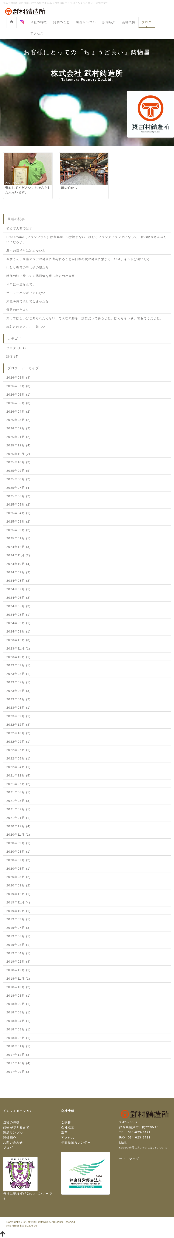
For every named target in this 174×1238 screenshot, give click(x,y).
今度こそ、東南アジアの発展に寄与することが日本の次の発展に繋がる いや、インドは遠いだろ (78, 259)
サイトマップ (129, 1159)
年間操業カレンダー (76, 1142)
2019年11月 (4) (18, 902)
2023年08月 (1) (18, 673)
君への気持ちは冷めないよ (26, 250)
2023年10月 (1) (18, 657)
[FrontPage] (11, 22)
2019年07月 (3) (18, 927)
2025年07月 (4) (18, 487)
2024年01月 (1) (18, 631)
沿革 (64, 1132)
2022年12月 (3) (18, 724)
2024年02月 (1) (18, 623)
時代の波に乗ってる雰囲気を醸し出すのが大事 (40, 276)
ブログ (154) (16, 348)
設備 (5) (12, 356)
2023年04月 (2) (18, 699)
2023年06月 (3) (18, 690)
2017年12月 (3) (18, 1054)
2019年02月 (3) (18, 961)
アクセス (37, 33)
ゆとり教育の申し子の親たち (27, 267)
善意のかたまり (17, 309)
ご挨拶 (66, 1122)
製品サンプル (86, 22)
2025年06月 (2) (18, 496)
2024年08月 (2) (18, 580)
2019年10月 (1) (18, 911)
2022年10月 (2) (18, 733)
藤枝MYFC (21, 1193)
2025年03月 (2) (18, 521)
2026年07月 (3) (18, 386)
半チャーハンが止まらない (26, 293)
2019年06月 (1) (18, 936)
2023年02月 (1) (18, 716)
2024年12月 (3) (18, 546)
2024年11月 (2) (18, 555)
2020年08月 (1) (18, 851)
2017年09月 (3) (18, 1071)
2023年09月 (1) (18, 665)
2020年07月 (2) (18, 860)
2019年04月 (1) (18, 953)
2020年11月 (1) (18, 834)
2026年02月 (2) (18, 428)
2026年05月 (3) (18, 403)
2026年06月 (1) (18, 394)
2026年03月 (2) (18, 420)
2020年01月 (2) (18, 885)
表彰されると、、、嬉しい (26, 326)
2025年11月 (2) (18, 454)
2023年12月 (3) (18, 640)
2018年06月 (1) (18, 1004)
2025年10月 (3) (18, 462)
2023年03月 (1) (18, 707)
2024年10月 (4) (18, 564)
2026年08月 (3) (18, 377)
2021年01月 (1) (18, 817)
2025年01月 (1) (18, 538)
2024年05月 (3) (18, 606)
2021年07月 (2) (18, 784)
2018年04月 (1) (18, 1021)
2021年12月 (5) (18, 775)
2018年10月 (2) (18, 987)
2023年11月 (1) (18, 648)
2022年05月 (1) (18, 758)
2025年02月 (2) (18, 530)
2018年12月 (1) (18, 970)
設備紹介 (109, 22)
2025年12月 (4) (18, 445)
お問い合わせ (13, 1142)
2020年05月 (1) (18, 868)
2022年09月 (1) (18, 741)
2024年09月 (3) (18, 572)
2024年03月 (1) (18, 614)
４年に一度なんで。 (21, 284)
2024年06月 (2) (18, 597)
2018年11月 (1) (18, 978)
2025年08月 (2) (18, 479)
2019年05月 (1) (18, 944)
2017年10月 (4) (18, 1063)
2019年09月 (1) (18, 919)
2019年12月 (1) (18, 894)
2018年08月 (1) (18, 995)
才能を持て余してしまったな (27, 301)
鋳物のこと (61, 22)
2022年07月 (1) (18, 750)
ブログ (147, 22)
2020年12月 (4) (18, 826)
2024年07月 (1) (18, 589)
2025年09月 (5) (18, 470)
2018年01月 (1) (18, 1046)
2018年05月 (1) (18, 1012)
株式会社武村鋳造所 (39, 1222)
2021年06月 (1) (18, 792)
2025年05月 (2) (18, 504)
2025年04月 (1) (18, 513)
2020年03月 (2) (18, 877)
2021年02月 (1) (18, 809)
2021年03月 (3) (18, 800)
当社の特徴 (38, 22)
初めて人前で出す (19, 228)
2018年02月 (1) (18, 1038)
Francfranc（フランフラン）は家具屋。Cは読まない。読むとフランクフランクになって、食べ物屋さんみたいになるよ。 (86, 239)
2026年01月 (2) (18, 437)
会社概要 (128, 22)
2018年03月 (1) (18, 1029)
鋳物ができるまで (16, 1127)
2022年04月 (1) (18, 767)
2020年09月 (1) (18, 843)
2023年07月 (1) (18, 682)
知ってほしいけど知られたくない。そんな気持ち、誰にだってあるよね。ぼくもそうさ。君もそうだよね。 (84, 318)
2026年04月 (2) (18, 411)
